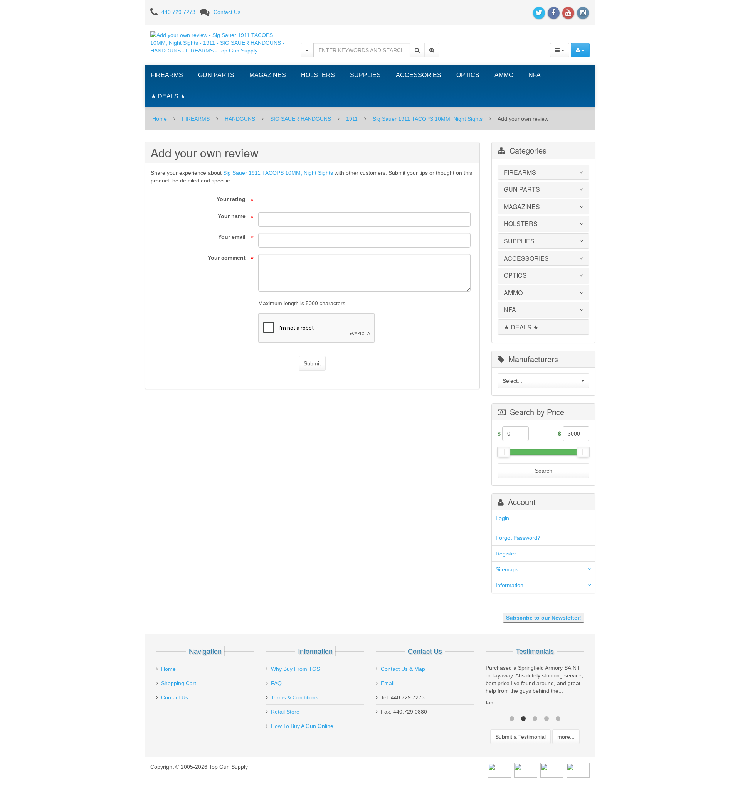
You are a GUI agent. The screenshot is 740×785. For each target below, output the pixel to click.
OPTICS (467, 75)
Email (387, 683)
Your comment (227, 258)
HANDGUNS (240, 119)
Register (506, 553)
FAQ (276, 683)
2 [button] (523, 724)
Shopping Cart (178, 683)
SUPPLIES (365, 75)
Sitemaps (507, 569)
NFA (534, 75)
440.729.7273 (178, 12)
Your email (232, 237)
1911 (352, 119)
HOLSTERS (318, 75)
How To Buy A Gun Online (302, 726)
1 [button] (512, 724)
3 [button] (535, 724)
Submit (312, 363)
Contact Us (227, 12)
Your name (232, 216)
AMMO (503, 75)
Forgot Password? (518, 538)
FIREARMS (167, 75)
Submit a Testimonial (520, 743)
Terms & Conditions (294, 697)
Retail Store (285, 712)
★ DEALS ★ (168, 96)
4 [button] (546, 724)
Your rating (231, 199)
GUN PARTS (216, 75)
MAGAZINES (267, 75)
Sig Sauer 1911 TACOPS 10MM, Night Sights (428, 119)
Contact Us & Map (403, 669)
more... (566, 743)
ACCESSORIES (418, 75)
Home (159, 119)
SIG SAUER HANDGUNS (300, 119)
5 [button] (558, 724)
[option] (544, 691)
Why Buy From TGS (295, 669)
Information (509, 585)
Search (543, 471)
